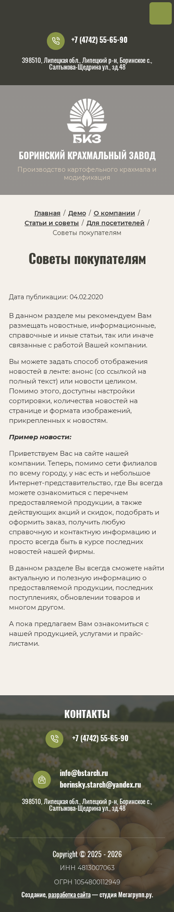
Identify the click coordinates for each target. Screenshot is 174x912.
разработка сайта (69, 895)
